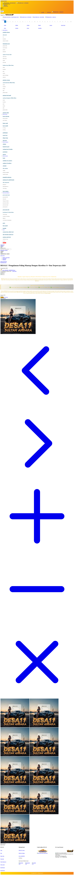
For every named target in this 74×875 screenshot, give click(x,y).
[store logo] (9, 15)
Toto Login (2, 864)
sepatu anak (5, 58)
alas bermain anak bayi (8, 234)
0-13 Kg (4, 127)
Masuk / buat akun (6, 257)
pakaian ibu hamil (7, 95)
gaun (3, 71)
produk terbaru (6, 32)
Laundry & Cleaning (6, 216)
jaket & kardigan (5, 75)
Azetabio (39, 28)
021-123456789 (22, 856)
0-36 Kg (4, 129)
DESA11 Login (22, 850)
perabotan (5, 151)
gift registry (26, 2)
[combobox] (5, 249)
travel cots (5, 135)
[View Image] (15, 726)
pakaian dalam (5, 92)
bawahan (4, 69)
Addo (5, 25)
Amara (51, 25)
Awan (28, 28)
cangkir (4, 170)
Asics (5, 28)
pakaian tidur (5, 45)
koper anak (5, 123)
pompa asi (4, 184)
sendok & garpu (5, 174)
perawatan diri (5, 206)
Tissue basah (5, 214)
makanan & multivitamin (8, 179)
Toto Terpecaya (3, 861)
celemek (4, 165)
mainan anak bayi (7, 237)
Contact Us (61, 11)
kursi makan (5, 191)
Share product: (3, 298)
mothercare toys (5, 239)
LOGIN (42, 12)
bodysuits (4, 51)
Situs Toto (2, 856)
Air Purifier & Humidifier (7, 220)
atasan (4, 67)
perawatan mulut (5, 204)
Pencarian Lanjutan (4, 250)
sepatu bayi (4, 56)
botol (4, 158)
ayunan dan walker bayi (8, 231)
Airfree (28, 25)
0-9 (71, 21)
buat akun (4, 258)
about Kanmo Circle (15, 17)
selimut (4, 144)
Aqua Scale (63, 25)
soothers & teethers (7, 163)
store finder (42, 17)
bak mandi (5, 225)
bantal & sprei (6, 146)
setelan (4, 73)
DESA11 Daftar (22, 853)
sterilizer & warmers (7, 160)
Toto (1, 850)
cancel (2, 251)
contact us (54, 17)
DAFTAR (49, 12)
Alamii (39, 25)
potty (4, 223)
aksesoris (4, 77)
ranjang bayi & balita (7, 149)
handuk (4, 228)
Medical (4, 218)
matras (4, 154)
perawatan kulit (5, 197)
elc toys (4, 241)
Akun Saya (2, 244)
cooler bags (4, 188)
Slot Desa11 (2, 867)
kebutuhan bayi (6, 43)
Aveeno (16, 28)
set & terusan (5, 47)
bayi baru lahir (5, 118)
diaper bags (5, 137)
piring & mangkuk (6, 172)
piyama (4, 49)
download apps (12, 2)
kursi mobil (5, 125)
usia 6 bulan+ (5, 120)
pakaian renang (6, 80)
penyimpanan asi (5, 186)
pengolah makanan (7, 177)
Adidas (16, 25)
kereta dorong (6, 116)
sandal (4, 60)
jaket (3, 90)
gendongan (5, 132)
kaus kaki (4, 62)
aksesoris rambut (5, 40)
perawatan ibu (6, 209)
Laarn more (14, 271)
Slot (1, 853)
